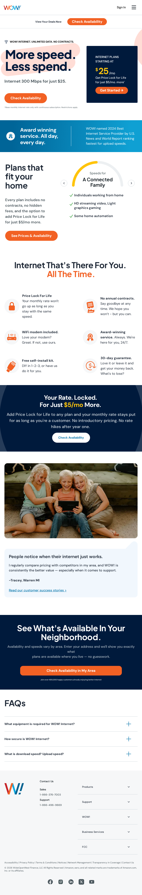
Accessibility (11, 862)
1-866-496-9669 (51, 805)
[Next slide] (131, 183)
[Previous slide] (64, 183)
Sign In (121, 7)
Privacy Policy (27, 862)
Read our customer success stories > (38, 590)
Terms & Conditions (46, 862)
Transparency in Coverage (106, 862)
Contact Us (128, 862)
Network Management (79, 862)
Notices (62, 862)
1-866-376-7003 (50, 794)
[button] (12, 8)
